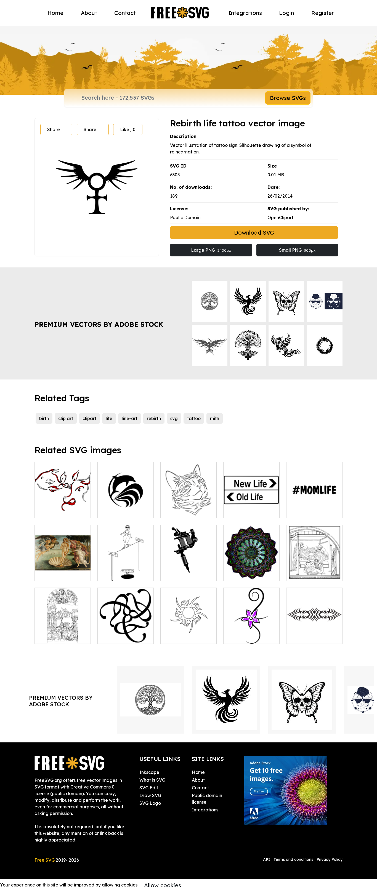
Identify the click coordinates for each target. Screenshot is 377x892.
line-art (129, 418)
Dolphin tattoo (118, 510)
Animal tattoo (55, 510)
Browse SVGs (288, 97)
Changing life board (250, 510)
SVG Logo (150, 803)
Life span (113, 573)
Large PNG (211, 250)
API (267, 859)
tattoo (194, 418)
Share (53, 129)
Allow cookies (162, 885)
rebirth (154, 418)
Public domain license (207, 799)
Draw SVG (150, 795)
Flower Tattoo (244, 636)
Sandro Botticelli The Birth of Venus (63, 570)
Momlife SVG (306, 510)
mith (214, 418)
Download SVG (254, 232)
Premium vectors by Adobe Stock (98, 324)
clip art (65, 418)
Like (128, 129)
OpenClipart (280, 217)
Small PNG (297, 250)
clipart (89, 418)
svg (174, 418)
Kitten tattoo (180, 510)
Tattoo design (181, 636)
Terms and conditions (293, 859)
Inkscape (149, 772)
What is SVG (152, 780)
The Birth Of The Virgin (63, 633)
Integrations (245, 12)
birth (44, 418)
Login (286, 12)
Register (322, 12)
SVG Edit (148, 787)
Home (55, 12)
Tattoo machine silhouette (188, 570)
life (109, 418)
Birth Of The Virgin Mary (314, 570)
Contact (125, 12)
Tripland (112, 636)
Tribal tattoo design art (314, 633)
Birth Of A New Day (250, 573)
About (89, 12)
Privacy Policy (330, 859)
